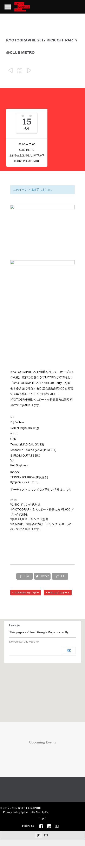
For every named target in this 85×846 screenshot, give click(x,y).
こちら (66, 489)
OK (69, 650)
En (26, 812)
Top (41, 818)
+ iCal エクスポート (58, 592)
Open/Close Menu (7, 6)
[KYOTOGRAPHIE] (22, 7)
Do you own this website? (24, 641)
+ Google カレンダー (25, 592)
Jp (22, 812)
